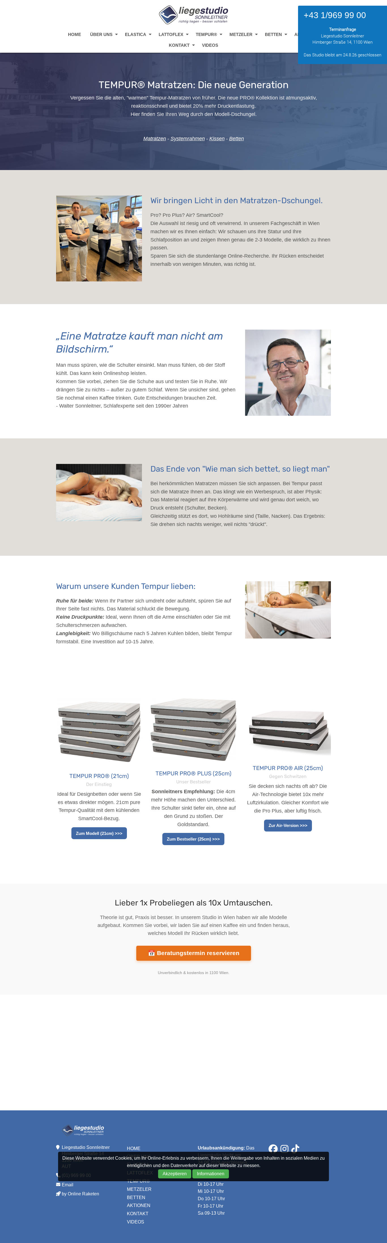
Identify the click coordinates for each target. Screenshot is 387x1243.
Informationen (210, 1173)
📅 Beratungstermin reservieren (193, 953)
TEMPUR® (206, 34)
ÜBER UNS (101, 34)
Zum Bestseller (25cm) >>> (193, 839)
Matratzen (154, 138)
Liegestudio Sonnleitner (193, 15)
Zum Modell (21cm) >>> (99, 833)
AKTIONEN (138, 1205)
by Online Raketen (80, 1193)
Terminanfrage (342, 29)
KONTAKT (179, 45)
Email (67, 1184)
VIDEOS (210, 45)
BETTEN (273, 34)
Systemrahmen (188, 138)
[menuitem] (74, 34)
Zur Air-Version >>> (288, 825)
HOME (74, 34)
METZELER (240, 34)
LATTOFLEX (171, 34)
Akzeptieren (175, 1173)
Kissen (217, 138)
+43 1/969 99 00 (335, 15)
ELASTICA (135, 34)
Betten (236, 138)
